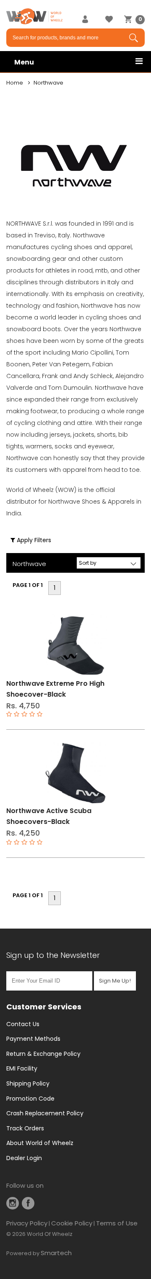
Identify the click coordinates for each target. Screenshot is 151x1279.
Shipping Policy (27, 1083)
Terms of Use (117, 1223)
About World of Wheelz (39, 1143)
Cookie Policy (71, 1223)
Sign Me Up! (115, 981)
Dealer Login (24, 1158)
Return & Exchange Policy (43, 1054)
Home (14, 83)
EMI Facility (21, 1068)
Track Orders (25, 1128)
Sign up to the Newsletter (53, 955)
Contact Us (22, 1024)
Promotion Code (30, 1098)
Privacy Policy (26, 1223)
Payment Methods (33, 1039)
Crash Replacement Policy (44, 1113)
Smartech (56, 1252)
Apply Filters (33, 540)
